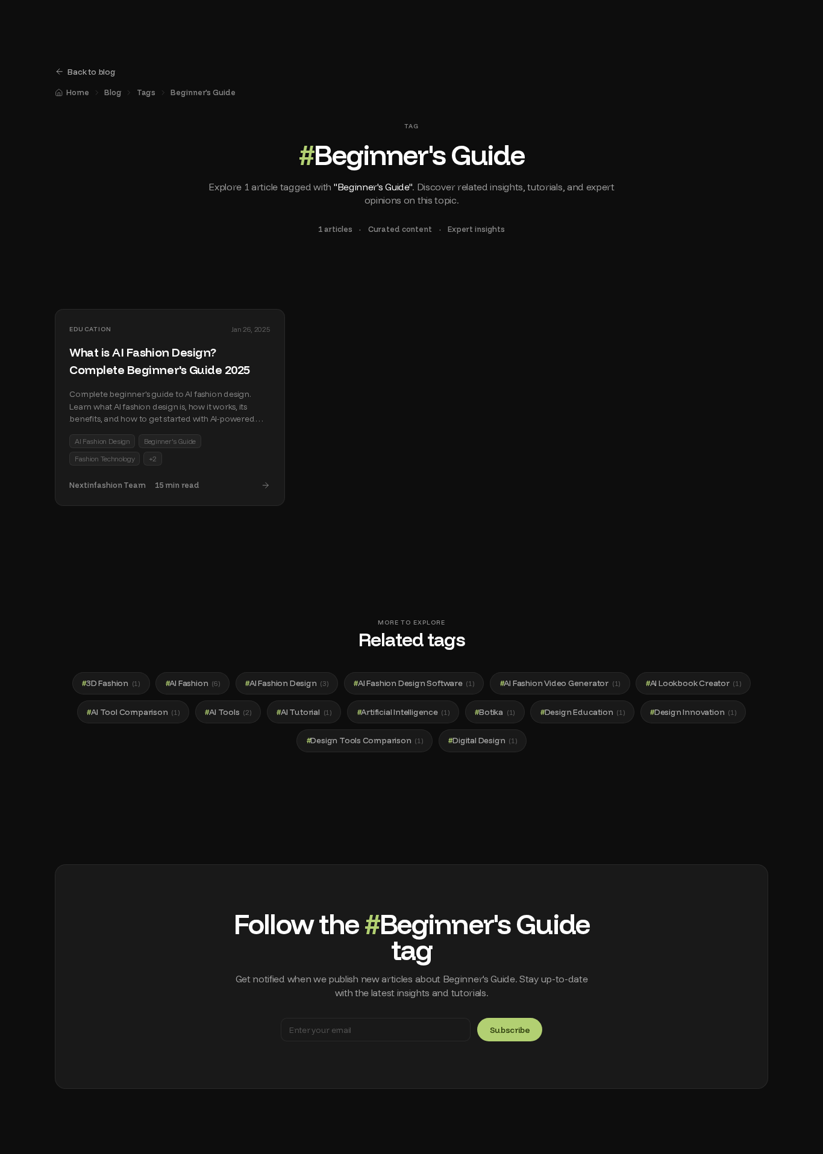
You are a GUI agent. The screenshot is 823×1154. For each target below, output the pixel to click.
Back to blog (91, 71)
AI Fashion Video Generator (560, 683)
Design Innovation (693, 711)
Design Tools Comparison (365, 740)
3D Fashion (111, 683)
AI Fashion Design (286, 683)
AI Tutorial (304, 711)
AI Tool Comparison (133, 711)
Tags (146, 92)
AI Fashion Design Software (414, 683)
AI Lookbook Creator (693, 683)
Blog (113, 92)
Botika (495, 711)
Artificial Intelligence (403, 711)
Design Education (582, 711)
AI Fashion (193, 683)
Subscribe (510, 1030)
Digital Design (482, 740)
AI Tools (228, 711)
